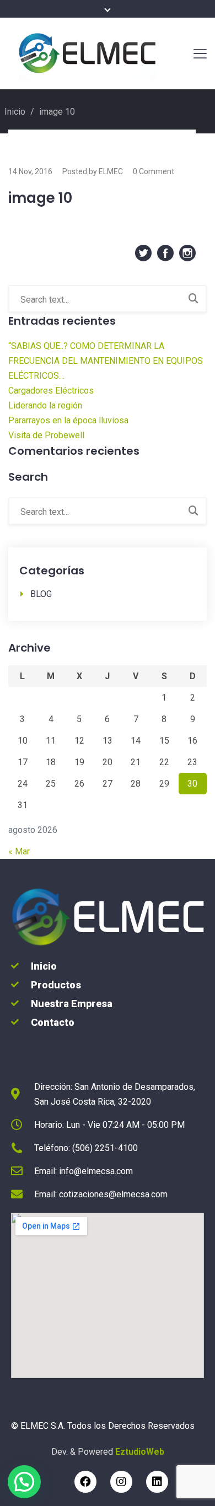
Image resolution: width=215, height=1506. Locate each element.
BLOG (41, 594)
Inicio (14, 111)
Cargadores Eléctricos (51, 390)
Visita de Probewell (46, 435)
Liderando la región (45, 405)
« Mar (19, 851)
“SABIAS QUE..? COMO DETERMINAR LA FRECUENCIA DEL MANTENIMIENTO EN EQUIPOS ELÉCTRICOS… (105, 361)
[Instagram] (121, 1482)
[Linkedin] (157, 1482)
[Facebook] (85, 1482)
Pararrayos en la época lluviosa (68, 420)
